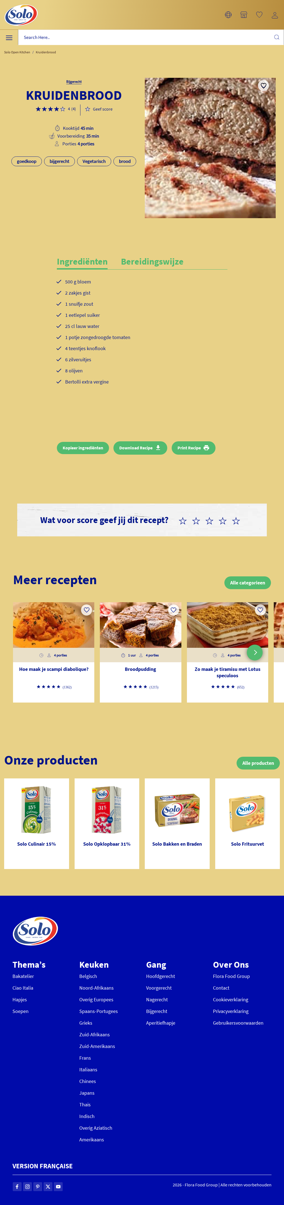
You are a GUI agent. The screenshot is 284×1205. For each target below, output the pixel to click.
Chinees (87, 1081)
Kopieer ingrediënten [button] (83, 447)
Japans (87, 1093)
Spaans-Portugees (98, 1011)
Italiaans (88, 1069)
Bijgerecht (156, 1011)
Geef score (103, 109)
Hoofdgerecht (160, 976)
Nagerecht (157, 999)
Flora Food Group (231, 976)
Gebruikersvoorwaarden (238, 1023)
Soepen (20, 1011)
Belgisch (88, 976)
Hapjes (19, 999)
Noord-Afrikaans (96, 988)
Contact (221, 988)
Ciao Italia (22, 988)
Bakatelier (23, 976)
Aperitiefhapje (160, 1023)
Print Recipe (189, 447)
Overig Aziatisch (95, 1128)
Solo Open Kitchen (17, 52)
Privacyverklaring (230, 1011)
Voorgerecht (159, 988)
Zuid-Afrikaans (94, 1034)
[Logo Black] (21, 3)
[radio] (185, 520)
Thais (85, 1104)
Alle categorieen (247, 582)
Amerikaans (91, 1139)
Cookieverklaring (230, 999)
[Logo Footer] (35, 919)
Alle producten (258, 763)
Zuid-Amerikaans (97, 1046)
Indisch (87, 1116)
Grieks (85, 1023)
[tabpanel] (142, 336)
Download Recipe (136, 447)
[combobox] (151, 37)
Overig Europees (96, 999)
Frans (85, 1058)
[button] (228, 14)
